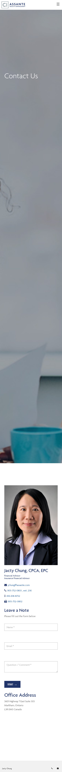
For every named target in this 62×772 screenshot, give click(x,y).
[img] (31, 231)
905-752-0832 (15, 601)
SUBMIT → (12, 684)
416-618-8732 (13, 596)
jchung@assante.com (19, 585)
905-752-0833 (19, 590)
